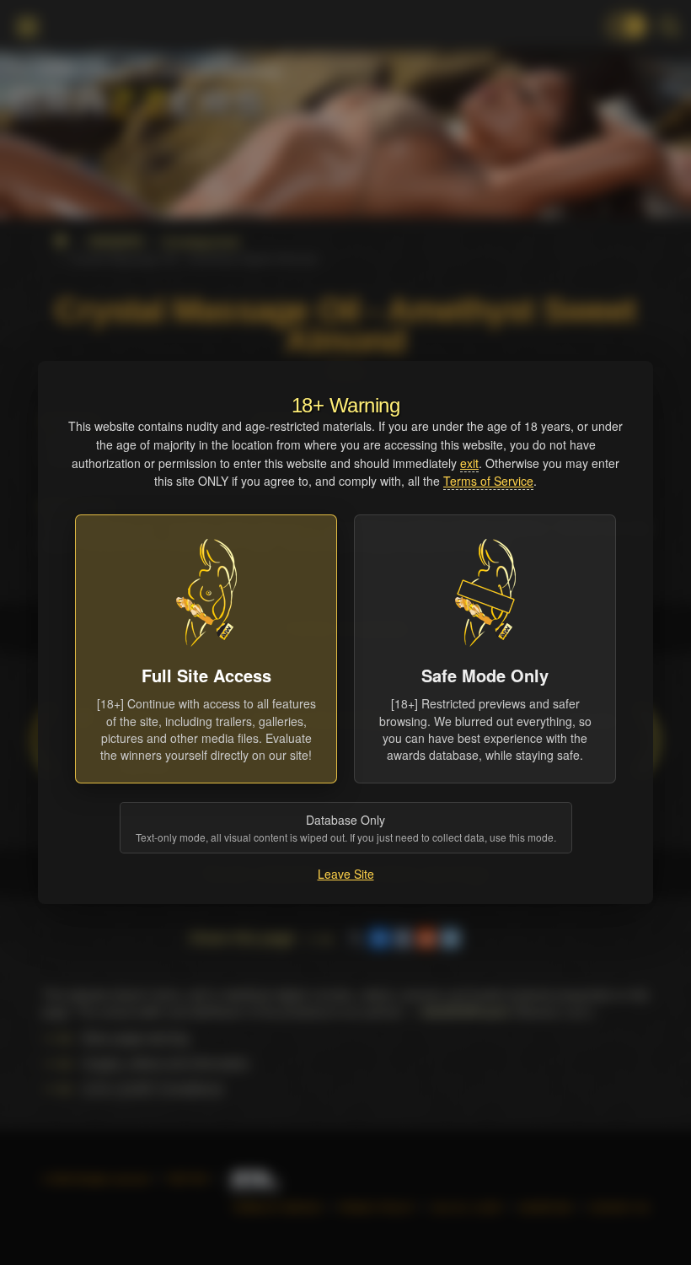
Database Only (346, 827)
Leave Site (346, 873)
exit (469, 463)
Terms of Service (488, 480)
